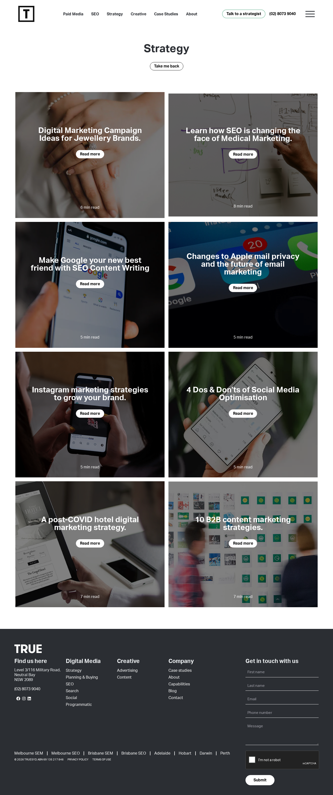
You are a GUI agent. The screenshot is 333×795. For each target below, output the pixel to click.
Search (72, 691)
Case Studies (166, 14)
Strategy (115, 14)
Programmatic (79, 705)
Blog (172, 691)
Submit (260, 780)
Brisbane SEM (100, 753)
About (191, 14)
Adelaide (162, 753)
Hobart (185, 753)
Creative (138, 14)
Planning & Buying (82, 677)
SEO (95, 14)
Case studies (180, 670)
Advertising (127, 670)
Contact (175, 698)
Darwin (206, 753)
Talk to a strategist (243, 14)
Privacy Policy (78, 759)
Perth (225, 753)
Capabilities (179, 684)
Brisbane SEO (133, 753)
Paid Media (73, 14)
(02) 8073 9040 (282, 14)
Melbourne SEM (28, 753)
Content (124, 677)
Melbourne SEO (65, 753)
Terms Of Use (101, 759)
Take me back (166, 66)
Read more (90, 154)
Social (71, 698)
